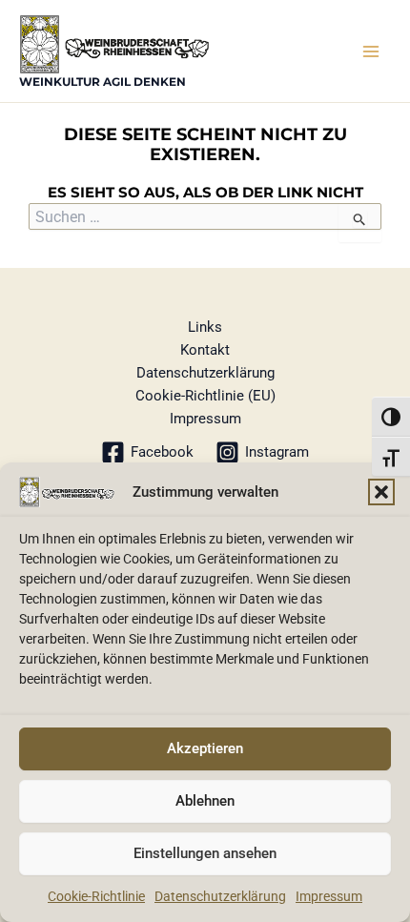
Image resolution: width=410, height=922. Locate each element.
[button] (381, 492)
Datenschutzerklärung (220, 896)
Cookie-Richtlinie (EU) (205, 395)
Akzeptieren (205, 748)
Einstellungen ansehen (205, 853)
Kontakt (205, 350)
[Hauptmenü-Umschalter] (371, 51)
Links (205, 327)
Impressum (329, 896)
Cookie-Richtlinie (96, 896)
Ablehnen (205, 800)
